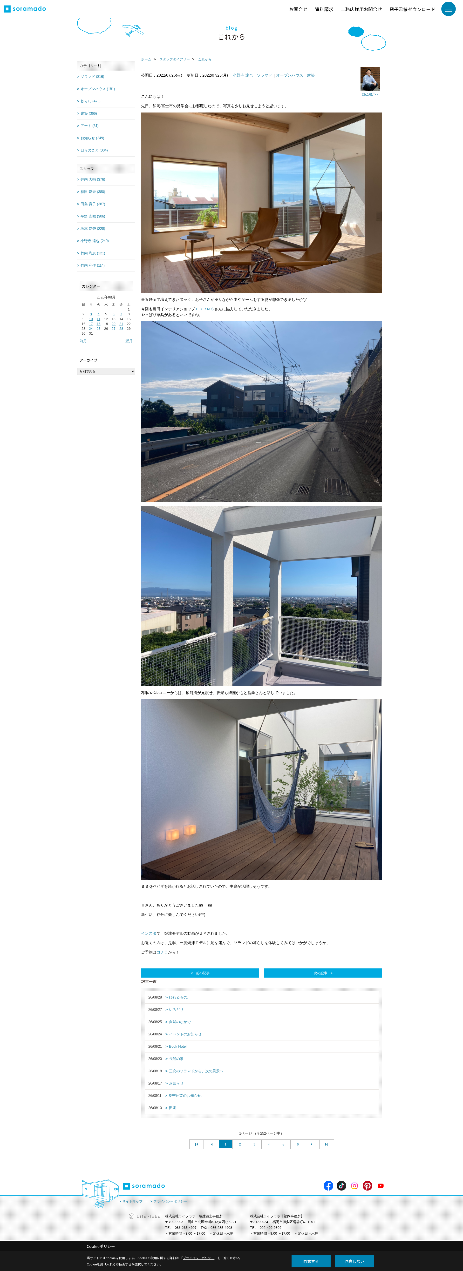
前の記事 (203, 973)
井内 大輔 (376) (93, 179)
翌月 (129, 341)
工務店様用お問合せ (361, 9)
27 (114, 329)
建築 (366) (89, 113)
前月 (83, 341)
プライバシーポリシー (170, 1201)
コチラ (162, 952)
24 (91, 329)
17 (91, 324)
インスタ (149, 933)
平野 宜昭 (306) (93, 216)
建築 (311, 75)
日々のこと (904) (94, 150)
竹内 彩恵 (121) (93, 253)
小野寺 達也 (243, 75)
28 (121, 329)
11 (98, 319)
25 (99, 329)
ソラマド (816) (92, 76)
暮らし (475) (91, 101)
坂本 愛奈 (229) (93, 228)
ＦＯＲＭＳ (204, 309)
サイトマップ (132, 1201)
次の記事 (320, 973)
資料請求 (324, 9)
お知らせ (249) (92, 138)
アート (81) (90, 126)
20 (114, 324)
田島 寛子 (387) (93, 204)
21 (121, 324)
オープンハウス (289, 75)
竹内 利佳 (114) (93, 265)
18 (99, 324)
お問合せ (298, 9)
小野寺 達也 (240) (95, 241)
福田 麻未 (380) (93, 192)
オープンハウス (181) (98, 89)
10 (91, 319)
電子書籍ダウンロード (412, 9)
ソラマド (264, 75)
